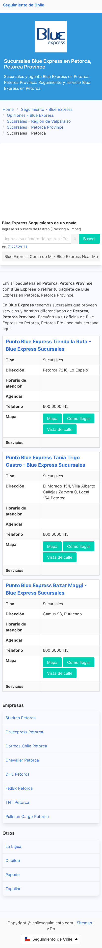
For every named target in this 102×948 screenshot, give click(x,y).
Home (8, 109)
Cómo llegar (78, 418)
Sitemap (84, 922)
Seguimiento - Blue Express (47, 109)
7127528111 (17, 247)
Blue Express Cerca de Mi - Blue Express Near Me (51, 256)
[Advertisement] (51, 181)
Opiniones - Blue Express (30, 115)
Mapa (52, 418)
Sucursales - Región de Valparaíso (39, 121)
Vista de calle (59, 429)
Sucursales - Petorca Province (35, 127)
